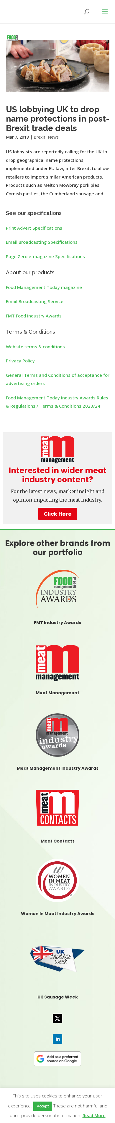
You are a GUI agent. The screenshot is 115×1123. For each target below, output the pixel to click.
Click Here (58, 513)
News (53, 137)
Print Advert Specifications (34, 228)
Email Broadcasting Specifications (42, 242)
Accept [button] (43, 1106)
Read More (94, 1115)
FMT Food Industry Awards (34, 316)
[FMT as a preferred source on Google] (57, 1058)
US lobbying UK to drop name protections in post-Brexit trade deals (57, 119)
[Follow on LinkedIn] (57, 1039)
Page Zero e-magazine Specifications (45, 256)
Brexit (39, 137)
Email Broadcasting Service (34, 301)
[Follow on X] (57, 1018)
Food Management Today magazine (44, 287)
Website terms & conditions (35, 346)
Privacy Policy (20, 361)
